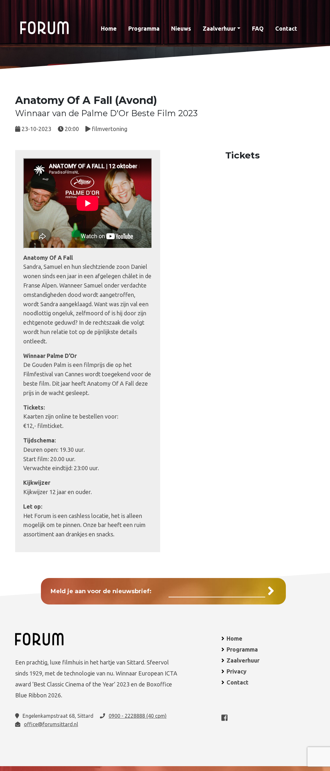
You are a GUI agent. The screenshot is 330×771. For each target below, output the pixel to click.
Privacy (237, 671)
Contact (286, 28)
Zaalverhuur (219, 28)
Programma (144, 28)
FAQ (258, 28)
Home (109, 28)
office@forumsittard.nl (51, 724)
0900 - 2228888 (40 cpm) (138, 716)
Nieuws (181, 28)
